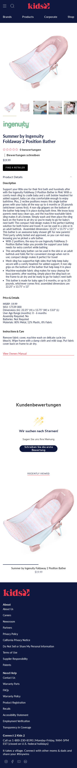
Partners (7, 627)
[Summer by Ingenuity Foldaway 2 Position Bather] (38, 522)
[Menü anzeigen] (4, 6)
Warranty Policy (11, 696)
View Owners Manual (15, 353)
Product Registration (14, 702)
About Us (8, 609)
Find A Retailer (15, 167)
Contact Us (9, 677)
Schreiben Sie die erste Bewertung (38, 448)
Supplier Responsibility (15, 658)
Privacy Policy (10, 633)
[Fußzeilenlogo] (16, 592)
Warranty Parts (11, 683)
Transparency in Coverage (17, 727)
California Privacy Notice (16, 640)
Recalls (6, 708)
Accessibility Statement (15, 714)
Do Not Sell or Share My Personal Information (28, 646)
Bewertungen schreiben (23, 155)
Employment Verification (16, 721)
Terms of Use (10, 652)
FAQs (6, 690)
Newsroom (9, 621)
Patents (7, 664)
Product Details (13, 177)
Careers (7, 615)
